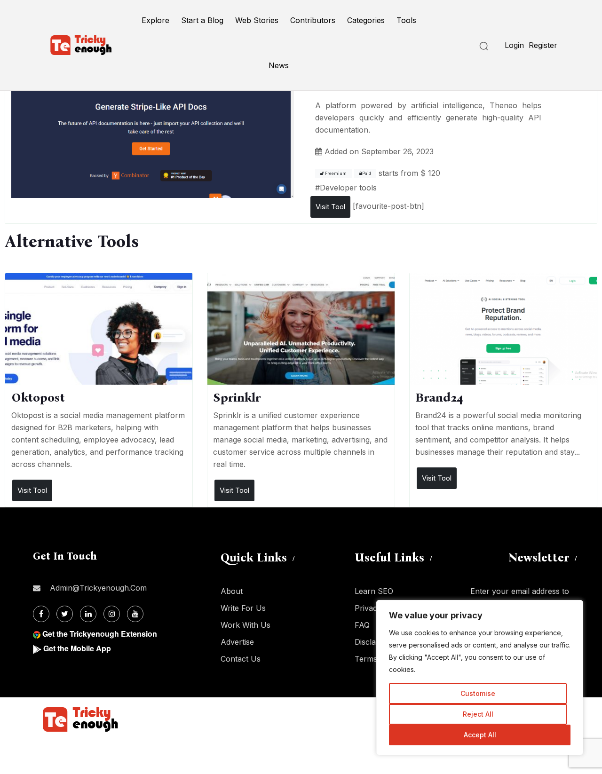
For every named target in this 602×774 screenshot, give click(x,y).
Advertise (237, 642)
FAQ (362, 625)
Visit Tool (330, 206)
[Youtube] (135, 614)
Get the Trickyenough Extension (99, 633)
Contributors (312, 20)
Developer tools (348, 187)
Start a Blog (202, 20)
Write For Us (243, 608)
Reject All (478, 714)
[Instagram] (111, 614)
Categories (366, 20)
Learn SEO (374, 591)
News (279, 65)
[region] (479, 677)
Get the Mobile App (77, 648)
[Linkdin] (88, 614)
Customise (477, 693)
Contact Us (241, 658)
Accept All (480, 735)
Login (514, 45)
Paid (366, 173)
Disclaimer (373, 642)
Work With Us (245, 625)
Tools (406, 20)
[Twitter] (64, 614)
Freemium (335, 173)
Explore (155, 20)
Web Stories (256, 20)
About (232, 591)
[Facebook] (41, 614)
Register (543, 45)
